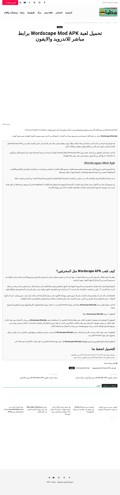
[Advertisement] (60, 447)
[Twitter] (29, 2)
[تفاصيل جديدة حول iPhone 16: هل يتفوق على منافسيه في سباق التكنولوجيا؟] (83, 398)
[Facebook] (44, 2)
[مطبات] (108, 12)
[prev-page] (115, 418)
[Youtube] (24, 2)
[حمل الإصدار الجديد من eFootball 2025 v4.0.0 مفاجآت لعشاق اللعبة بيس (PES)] (13, 398)
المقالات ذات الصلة (109, 386)
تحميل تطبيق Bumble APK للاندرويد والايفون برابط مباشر (96, 378)
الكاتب (98, 386)
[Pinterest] (60, 50)
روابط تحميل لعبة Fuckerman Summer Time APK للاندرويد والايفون (93, 355)
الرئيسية (114, 23)
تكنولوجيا (107, 23)
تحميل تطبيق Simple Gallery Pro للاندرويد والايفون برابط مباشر (94, 357)
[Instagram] (39, 2)
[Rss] (49, 478)
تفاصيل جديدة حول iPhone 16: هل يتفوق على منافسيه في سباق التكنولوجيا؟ (83, 409)
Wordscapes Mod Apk (83, 368)
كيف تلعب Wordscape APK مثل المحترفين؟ (104, 368)
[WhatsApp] (54, 50)
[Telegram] (49, 50)
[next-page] (111, 418)
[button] (20, 2)
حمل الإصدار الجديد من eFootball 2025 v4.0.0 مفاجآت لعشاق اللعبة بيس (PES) (13, 409)
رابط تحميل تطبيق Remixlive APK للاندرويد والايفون (39, 378)
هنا (93, 349)
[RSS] (34, 2)
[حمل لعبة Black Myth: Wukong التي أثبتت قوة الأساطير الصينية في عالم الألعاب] (36, 398)
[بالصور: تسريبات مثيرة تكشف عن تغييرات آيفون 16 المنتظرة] (107, 398)
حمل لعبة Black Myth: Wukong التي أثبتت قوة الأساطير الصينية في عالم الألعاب (37, 409)
